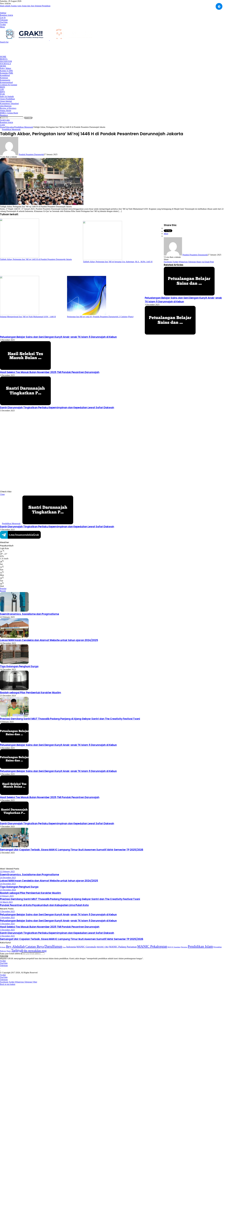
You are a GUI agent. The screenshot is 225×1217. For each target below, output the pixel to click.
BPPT (2, 92)
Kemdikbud (5, 75)
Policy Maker (5, 68)
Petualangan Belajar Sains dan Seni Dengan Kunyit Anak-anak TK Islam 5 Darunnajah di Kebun (58, 337)
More (3, 66)
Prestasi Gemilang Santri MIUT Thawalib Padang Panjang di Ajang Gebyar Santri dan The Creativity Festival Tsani (70, 719)
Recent (3, 591)
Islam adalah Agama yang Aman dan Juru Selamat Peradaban (25, 6)
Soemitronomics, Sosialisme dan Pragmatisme (29, 614)
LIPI (2, 89)
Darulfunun (53, 946)
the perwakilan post (35, 950)
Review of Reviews (8, 108)
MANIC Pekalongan (152, 946)
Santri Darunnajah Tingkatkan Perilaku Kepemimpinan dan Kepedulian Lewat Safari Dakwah (57, 407)
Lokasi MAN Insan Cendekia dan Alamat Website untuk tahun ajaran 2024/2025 (49, 640)
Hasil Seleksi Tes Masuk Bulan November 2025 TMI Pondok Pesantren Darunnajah (49, 372)
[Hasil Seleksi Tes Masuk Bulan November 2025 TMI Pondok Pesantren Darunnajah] (25, 369)
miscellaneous (5, 106)
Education (10, 127)
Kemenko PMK (6, 73)
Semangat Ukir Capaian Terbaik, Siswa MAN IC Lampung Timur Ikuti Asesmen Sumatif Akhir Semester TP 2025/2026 (71, 849)
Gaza (64, 947)
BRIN (2, 87)
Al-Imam (2, 947)
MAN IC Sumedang (174, 947)
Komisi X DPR (6, 71)
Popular (3, 588)
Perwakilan (217, 947)
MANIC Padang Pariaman (123, 946)
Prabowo (3, 951)
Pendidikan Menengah (23, 127)
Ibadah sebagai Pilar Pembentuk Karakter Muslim (30, 692)
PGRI (2, 94)
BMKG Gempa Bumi (9, 113)
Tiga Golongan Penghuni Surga (19, 666)
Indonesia (71, 946)
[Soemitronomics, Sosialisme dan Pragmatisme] (14, 611)
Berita (4, 59)
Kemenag (4, 78)
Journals (5, 64)
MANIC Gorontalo (86, 946)
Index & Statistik (7, 96)
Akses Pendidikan (7, 99)
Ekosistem (6, 61)
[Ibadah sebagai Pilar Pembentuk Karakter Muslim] (14, 689)
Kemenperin (5, 80)
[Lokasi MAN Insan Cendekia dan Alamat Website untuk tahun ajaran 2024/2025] (14, 637)
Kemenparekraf (6, 82)
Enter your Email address (10, 953)
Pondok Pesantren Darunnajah (31, 154)
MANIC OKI (103, 947)
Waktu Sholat (5, 110)
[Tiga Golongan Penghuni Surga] (14, 663)
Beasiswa (4, 115)
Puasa (9, 951)
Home (3, 56)
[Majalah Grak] (49, 40)
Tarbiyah (17, 950)
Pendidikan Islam (200, 946)
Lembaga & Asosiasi (8, 85)
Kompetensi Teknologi (9, 103)
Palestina (184, 947)
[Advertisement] (47, 49)
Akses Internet (6, 101)
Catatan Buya (34, 946)
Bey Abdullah (15, 946)
